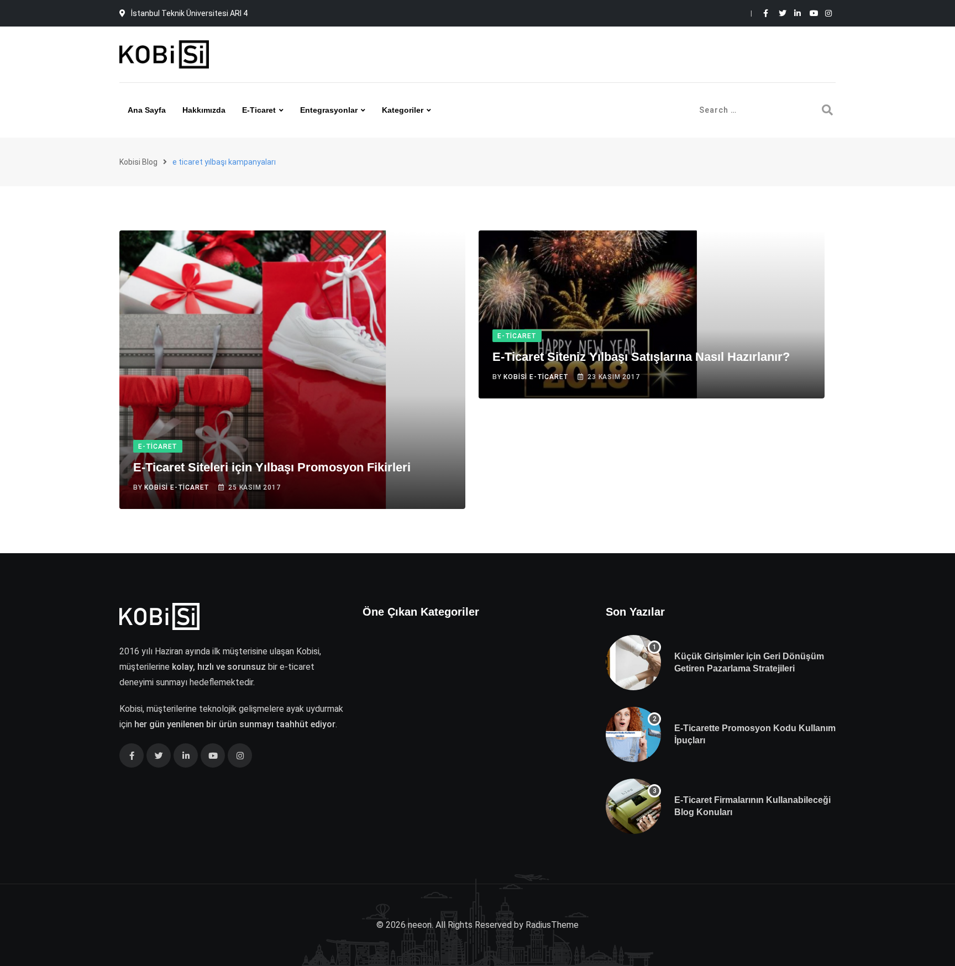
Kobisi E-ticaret (176, 487)
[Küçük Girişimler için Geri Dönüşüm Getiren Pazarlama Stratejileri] (633, 662)
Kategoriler (402, 110)
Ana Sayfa (147, 110)
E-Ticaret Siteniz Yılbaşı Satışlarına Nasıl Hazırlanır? (641, 357)
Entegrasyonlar (329, 110)
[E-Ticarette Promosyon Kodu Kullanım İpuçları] (633, 734)
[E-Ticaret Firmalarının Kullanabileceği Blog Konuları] (633, 806)
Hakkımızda (203, 110)
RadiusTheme (552, 925)
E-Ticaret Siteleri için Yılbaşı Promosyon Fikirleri (272, 467)
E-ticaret (259, 110)
